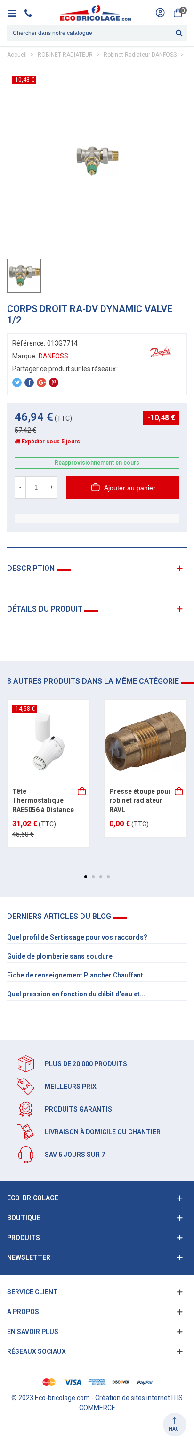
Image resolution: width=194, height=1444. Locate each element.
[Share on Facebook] (29, 382)
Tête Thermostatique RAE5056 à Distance (43, 801)
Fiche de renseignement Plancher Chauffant (75, 975)
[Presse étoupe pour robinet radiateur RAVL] (145, 741)
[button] (85, 876)
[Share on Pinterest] (53, 382)
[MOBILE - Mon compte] (160, 13)
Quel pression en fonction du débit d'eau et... (76, 994)
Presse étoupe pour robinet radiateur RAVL (140, 801)
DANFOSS (53, 356)
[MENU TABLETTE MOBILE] (15, 13)
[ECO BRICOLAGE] (96, 13)
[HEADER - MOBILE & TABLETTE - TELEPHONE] (32, 13)
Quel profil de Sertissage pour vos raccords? (77, 937)
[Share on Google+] (41, 382)
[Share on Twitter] (17, 382)
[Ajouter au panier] (82, 792)
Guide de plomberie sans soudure (60, 956)
